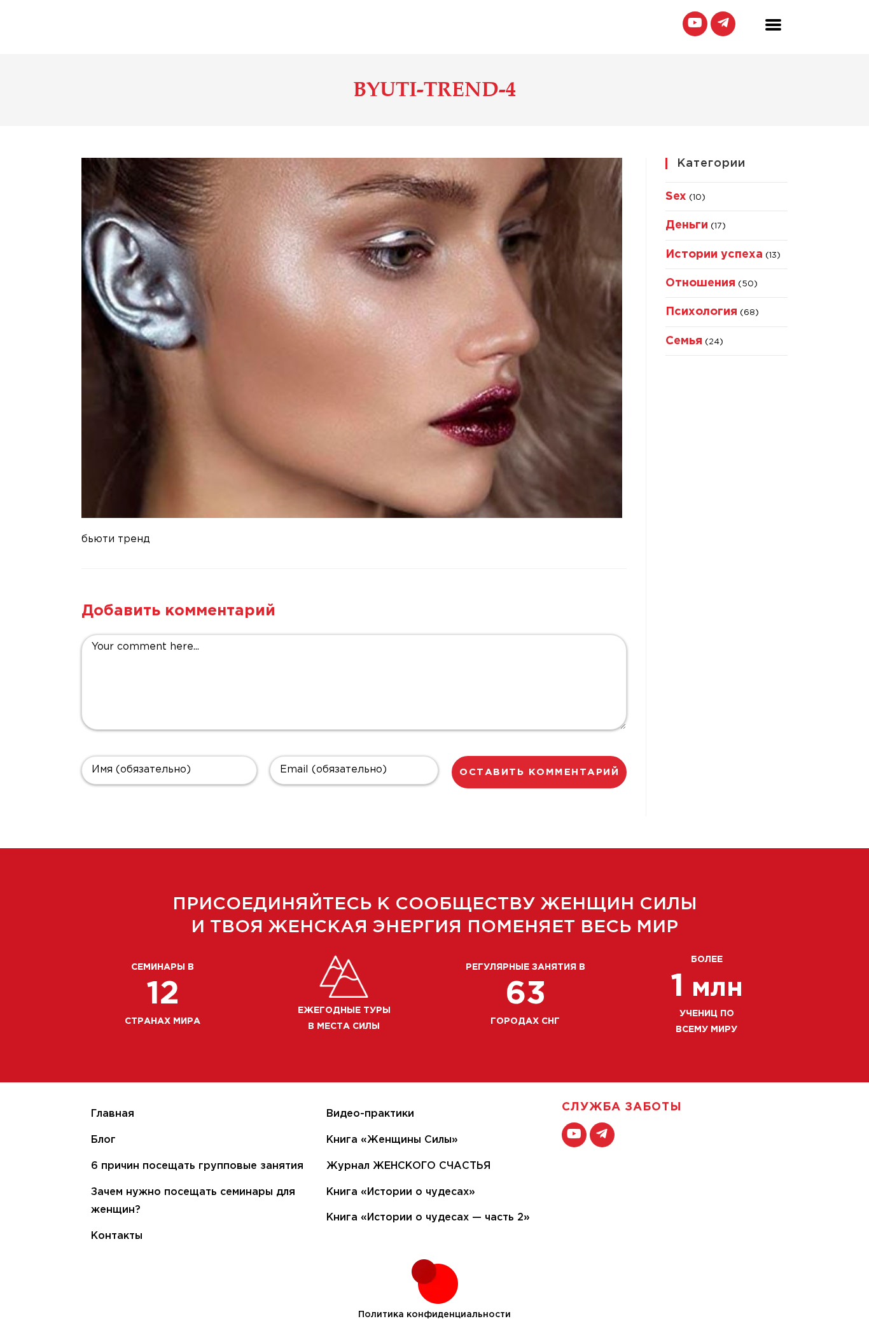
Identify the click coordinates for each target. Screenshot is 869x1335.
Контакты (117, 1236)
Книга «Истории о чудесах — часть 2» (428, 1217)
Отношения (700, 283)
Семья (683, 341)
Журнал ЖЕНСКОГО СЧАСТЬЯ (408, 1166)
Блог (103, 1140)
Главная (112, 1114)
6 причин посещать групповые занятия (197, 1166)
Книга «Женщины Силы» (392, 1140)
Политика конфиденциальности (434, 1314)
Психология (701, 312)
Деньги (686, 225)
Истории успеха (714, 254)
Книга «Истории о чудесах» (400, 1192)
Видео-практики (370, 1114)
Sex (675, 197)
